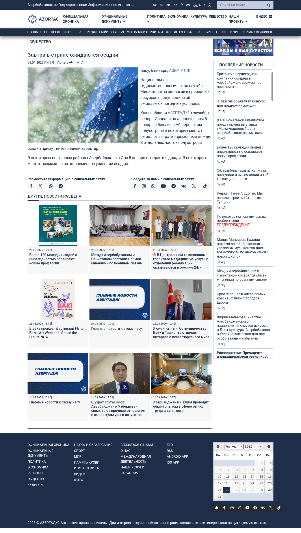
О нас (125, 451)
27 (244, 490)
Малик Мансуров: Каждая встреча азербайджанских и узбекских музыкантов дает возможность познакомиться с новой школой (243, 248)
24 (219, 490)
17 (219, 483)
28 (252, 490)
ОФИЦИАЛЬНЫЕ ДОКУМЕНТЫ (114, 19)
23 (270, 483)
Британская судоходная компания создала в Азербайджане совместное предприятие (239, 80)
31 (219, 496)
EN (168, 5)
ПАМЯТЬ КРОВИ (86, 462)
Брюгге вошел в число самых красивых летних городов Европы (241, 298)
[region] (245, 215)
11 (227, 476)
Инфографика (86, 468)
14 (252, 476)
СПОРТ (79, 451)
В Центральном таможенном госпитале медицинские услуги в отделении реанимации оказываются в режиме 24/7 (180, 261)
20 (244, 483)
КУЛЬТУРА (198, 17)
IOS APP (173, 462)
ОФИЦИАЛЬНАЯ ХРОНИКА (75, 19)
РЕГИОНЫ (35, 473)
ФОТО (78, 480)
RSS (170, 451)
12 (236, 476)
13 (244, 476)
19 (236, 483)
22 (261, 483)
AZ (155, 5)
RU (161, 5)
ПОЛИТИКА (156, 17)
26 (236, 490)
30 (270, 490)
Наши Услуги (132, 467)
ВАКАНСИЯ (129, 473)
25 (227, 490)
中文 (207, 5)
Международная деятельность (136, 459)
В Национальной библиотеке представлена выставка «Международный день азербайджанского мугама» (240, 126)
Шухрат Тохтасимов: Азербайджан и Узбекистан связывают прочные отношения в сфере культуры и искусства (118, 408)
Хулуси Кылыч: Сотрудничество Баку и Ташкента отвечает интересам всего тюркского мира (181, 332)
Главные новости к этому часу (117, 329)
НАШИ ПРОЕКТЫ (237, 19)
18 (227, 483)
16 (270, 476)
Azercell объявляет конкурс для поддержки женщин (241, 103)
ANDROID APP (177, 457)
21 (252, 483)
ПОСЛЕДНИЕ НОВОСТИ (241, 65)
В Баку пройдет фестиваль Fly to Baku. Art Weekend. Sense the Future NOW (56, 332)
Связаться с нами (137, 445)
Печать (63, 63)
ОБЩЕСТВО (218, 17)
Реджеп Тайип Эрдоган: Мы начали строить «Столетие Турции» (122, 32)
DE (175, 5)
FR (181, 5)
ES (188, 5)
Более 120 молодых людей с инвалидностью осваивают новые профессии (53, 259)
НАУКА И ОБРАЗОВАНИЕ (93, 445)
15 (261, 476)
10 (219, 476)
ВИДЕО (261, 17)
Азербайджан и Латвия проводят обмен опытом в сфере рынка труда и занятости (181, 406)
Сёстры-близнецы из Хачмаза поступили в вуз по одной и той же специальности (242, 174)
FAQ (170, 445)
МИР (77, 457)
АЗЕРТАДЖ (179, 70)
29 (261, 490)
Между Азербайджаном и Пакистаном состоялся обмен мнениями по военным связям (117, 259)
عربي (197, 5)
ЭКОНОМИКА (177, 17)
